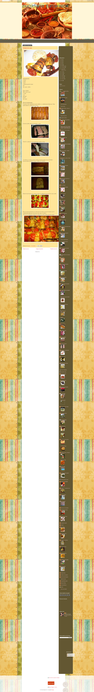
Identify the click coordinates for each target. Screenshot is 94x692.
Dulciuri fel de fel (64, 115)
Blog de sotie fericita (64, 304)
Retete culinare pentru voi (65, 178)
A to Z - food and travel (64, 439)
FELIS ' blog (63, 466)
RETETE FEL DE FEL (64, 363)
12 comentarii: (33, 245)
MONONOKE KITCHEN (64, 559)
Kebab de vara (27, 48)
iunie (62, 73)
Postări (69, 654)
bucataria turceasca (45, 6)
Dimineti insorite (63, 533)
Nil (66, 613)
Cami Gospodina (63, 553)
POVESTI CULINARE (64, 481)
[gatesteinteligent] (53, 677)
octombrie (63, 67)
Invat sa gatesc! (63, 494)
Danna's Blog (63, 393)
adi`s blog (62, 257)
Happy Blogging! (63, 419)
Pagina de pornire (39, 248)
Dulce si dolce (63, 356)
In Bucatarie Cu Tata (64, 509)
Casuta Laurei (63, 400)
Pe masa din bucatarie (64, 264)
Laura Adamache (63, 104)
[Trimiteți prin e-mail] (37, 245)
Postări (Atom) (42, 251)
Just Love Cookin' (64, 589)
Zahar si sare (63, 206)
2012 (62, 63)
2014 (62, 60)
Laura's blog (63, 106)
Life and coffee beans (64, 239)
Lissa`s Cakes (63, 200)
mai (62, 74)
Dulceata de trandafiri (64, 187)
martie (63, 77)
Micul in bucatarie (64, 213)
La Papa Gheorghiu (64, 97)
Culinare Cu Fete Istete (64, 406)
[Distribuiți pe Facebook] (40, 245)
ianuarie (63, 78)
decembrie (63, 66)
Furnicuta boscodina (64, 241)
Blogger (53, 689)
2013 (62, 62)
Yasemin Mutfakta (64, 369)
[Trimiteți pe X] (39, 245)
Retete (62, 317)
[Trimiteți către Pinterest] (41, 245)
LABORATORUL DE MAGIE (65, 290)
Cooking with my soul (64, 479)
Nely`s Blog (63, 527)
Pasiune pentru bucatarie (65, 283)
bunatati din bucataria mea (65, 488)
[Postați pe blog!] (38, 245)
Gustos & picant (63, 546)
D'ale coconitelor (63, 277)
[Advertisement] (34, 41)
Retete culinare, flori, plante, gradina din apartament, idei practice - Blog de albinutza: (65, 127)
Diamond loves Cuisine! (65, 248)
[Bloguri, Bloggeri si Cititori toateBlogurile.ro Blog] (52, 687)
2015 (62, 59)
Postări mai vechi (53, 248)
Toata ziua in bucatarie (64, 507)
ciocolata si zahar (64, 413)
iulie (62, 71)
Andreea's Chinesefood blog (65, 226)
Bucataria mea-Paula (64, 540)
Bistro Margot (63, 185)
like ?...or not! (63, 193)
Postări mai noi (26, 248)
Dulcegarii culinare (64, 516)
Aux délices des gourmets (65, 119)
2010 (62, 80)
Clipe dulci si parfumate (65, 350)
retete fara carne (63, 380)
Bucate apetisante (64, 270)
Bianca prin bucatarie (64, 165)
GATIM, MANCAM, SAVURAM (65, 144)
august (63, 68)
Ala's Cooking (63, 566)
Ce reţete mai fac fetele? (65, 473)
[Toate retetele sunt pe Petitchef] (51, 684)
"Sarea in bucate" (64, 343)
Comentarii (69, 655)
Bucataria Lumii (63, 330)
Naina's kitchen (63, 337)
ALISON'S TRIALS (64, 117)
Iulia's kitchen (63, 501)
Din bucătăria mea (64, 137)
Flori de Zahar (63, 426)
